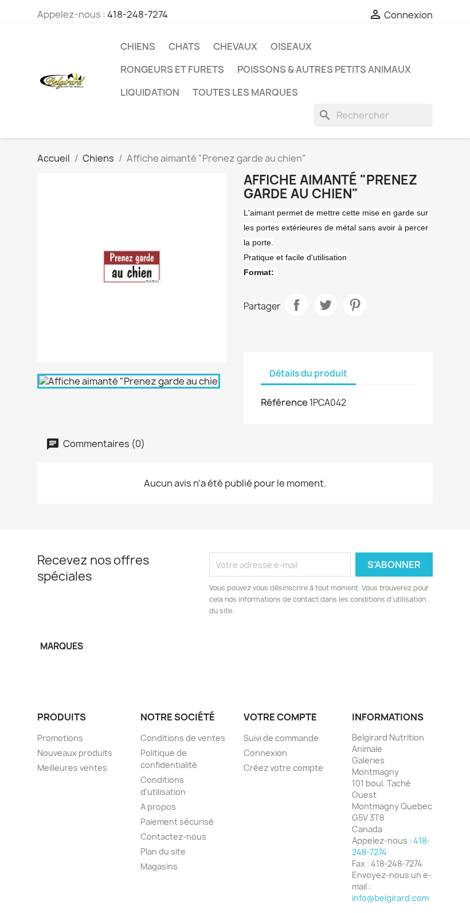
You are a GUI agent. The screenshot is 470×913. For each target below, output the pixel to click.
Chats (184, 46)
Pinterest (354, 304)
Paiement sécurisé (177, 821)
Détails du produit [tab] (308, 373)
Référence (284, 402)
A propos (158, 806)
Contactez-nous (173, 836)
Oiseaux (291, 46)
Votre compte (280, 717)
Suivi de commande (281, 737)
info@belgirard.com (390, 897)
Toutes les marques (245, 92)
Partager (296, 304)
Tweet (325, 304)
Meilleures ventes (72, 767)
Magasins (159, 866)
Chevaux (235, 46)
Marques (61, 646)
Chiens (137, 46)
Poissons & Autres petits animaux (324, 69)
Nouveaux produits (74, 752)
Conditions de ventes (182, 737)
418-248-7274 (137, 14)
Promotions (60, 737)
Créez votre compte (283, 767)
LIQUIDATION (149, 92)
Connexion (265, 752)
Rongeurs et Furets (172, 69)
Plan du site (163, 851)
